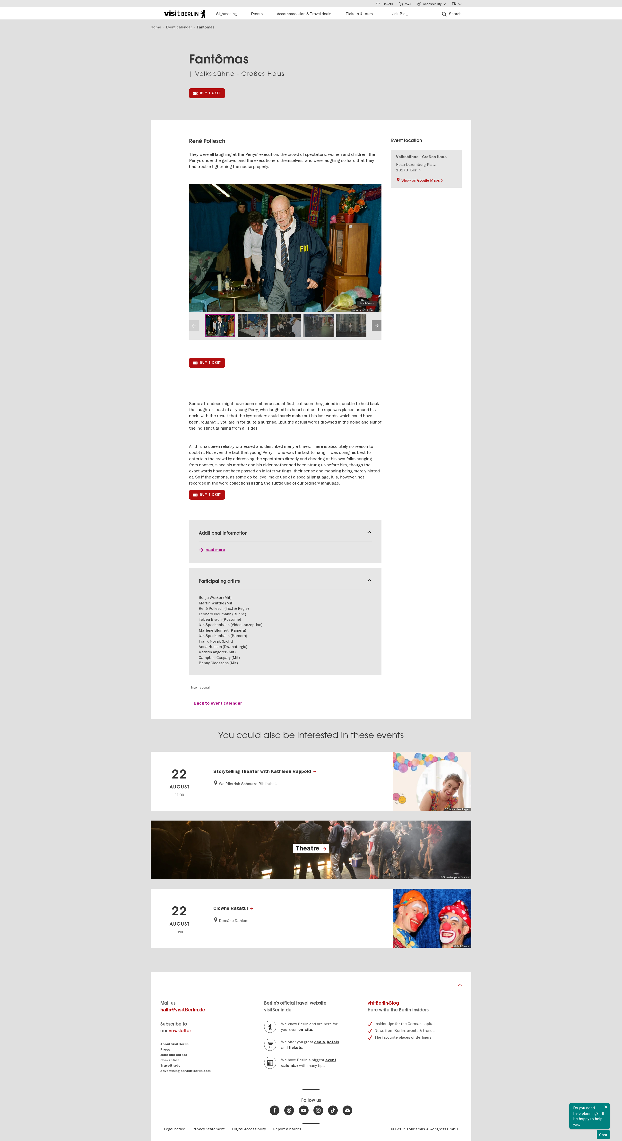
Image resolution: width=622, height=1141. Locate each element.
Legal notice (174, 1128)
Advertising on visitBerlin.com (185, 1071)
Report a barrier (287, 1128)
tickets (295, 1047)
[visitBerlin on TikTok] (333, 1110)
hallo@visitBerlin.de (182, 1010)
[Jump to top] (460, 987)
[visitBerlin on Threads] (289, 1110)
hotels (333, 1042)
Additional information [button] (223, 533)
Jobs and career (173, 1055)
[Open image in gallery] (220, 325)
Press (165, 1049)
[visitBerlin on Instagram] (318, 1110)
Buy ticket (210, 93)
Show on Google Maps (420, 180)
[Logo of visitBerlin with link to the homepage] (184, 13)
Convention (169, 1060)
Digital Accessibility (249, 1128)
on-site (305, 1029)
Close (606, 1107)
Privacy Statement (208, 1128)
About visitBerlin (174, 1044)
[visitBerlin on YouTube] (304, 1110)
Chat (603, 1134)
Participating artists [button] (219, 581)
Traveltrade (170, 1065)
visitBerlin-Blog (383, 1003)
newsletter (180, 1031)
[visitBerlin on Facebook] (274, 1110)
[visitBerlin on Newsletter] (347, 1110)
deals (319, 1042)
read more (215, 549)
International (200, 687)
